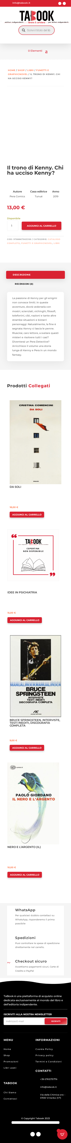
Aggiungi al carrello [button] (27, 514)
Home (11, 70)
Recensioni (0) (24, 284)
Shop (21, 70)
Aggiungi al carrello (41, 225)
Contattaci (10, 1098)
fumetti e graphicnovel (36, 243)
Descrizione (22, 274)
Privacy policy (45, 1055)
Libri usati (10, 1067)
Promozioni (11, 1061)
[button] (20, 403)
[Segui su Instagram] (64, 3)
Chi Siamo (10, 1092)
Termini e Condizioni (49, 1061)
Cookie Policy (44, 1049)
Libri (30, 70)
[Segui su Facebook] (59, 3)
